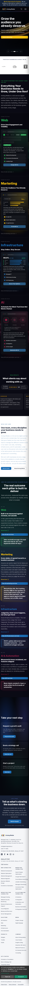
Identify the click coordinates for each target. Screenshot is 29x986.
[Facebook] (4, 849)
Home (7, 134)
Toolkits (3, 935)
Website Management (6, 871)
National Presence (20, 942)
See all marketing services (9, 578)
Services (12, 134)
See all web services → (7, 168)
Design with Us (14, 161)
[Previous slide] (8, 51)
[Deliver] (22, 316)
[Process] (14, 316)
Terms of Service (12, 979)
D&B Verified (4, 859)
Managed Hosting (5, 892)
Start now (7, 767)
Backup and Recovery (6, 906)
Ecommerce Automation (7, 880)
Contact (17, 134)
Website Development (6, 866)
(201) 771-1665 (4, 843)
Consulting (18, 948)
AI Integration (18, 894)
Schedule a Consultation (7, 954)
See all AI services (7, 673)
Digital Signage (19, 918)
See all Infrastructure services (10, 631)
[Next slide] (20, 51)
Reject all (7, 976)
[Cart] (21, 9)
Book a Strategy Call (6, 957)
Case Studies (18, 935)
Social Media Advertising (21, 874)
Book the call (8, 749)
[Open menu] (25, 9)
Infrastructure (4, 923)
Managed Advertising (20, 879)
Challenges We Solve (6, 964)
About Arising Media (19, 463)
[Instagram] (10, 849)
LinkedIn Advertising (20, 877)
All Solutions (4, 915)
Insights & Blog (19, 937)
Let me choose (5, 973)
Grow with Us (14, 223)
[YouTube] (7, 849)
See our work (6, 463)
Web (2, 918)
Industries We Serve (20, 940)
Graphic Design (19, 915)
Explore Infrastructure (8, 42)
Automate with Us (14, 345)
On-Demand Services (20, 945)
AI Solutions (18, 892)
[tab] (11, 51)
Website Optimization (6, 868)
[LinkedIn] (2, 849)
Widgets (3, 932)
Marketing (3, 920)
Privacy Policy (4, 979)
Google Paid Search (20, 871)
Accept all (21, 976)
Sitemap (3, 982)
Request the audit (9, 731)
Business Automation (20, 901)
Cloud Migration (5, 903)
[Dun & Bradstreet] (13, 849)
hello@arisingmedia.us (6, 841)
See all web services (8, 529)
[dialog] (14, 972)
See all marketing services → (8, 230)
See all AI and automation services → (11, 352)
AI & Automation (5, 925)
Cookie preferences (10, 982)
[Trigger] (6, 316)
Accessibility (21, 979)
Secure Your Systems (14, 280)
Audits (2, 937)
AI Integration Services (21, 904)
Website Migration (5, 873)
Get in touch (14, 816)
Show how (4, 525)
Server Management (6, 909)
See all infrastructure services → (9, 287)
